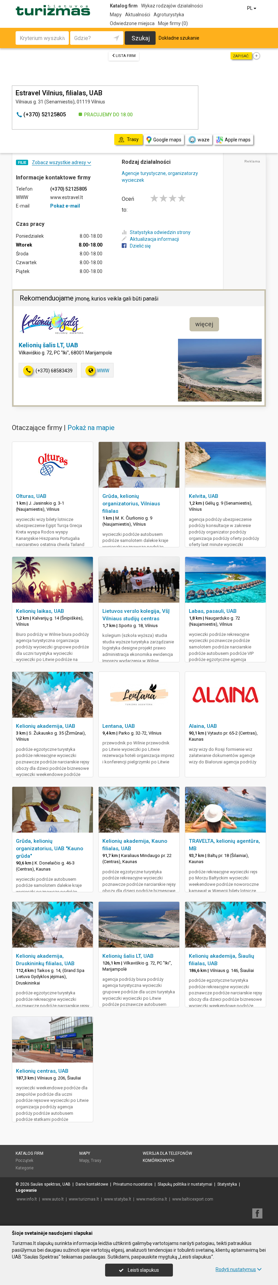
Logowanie (26, 1190)
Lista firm (126, 56)
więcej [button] (204, 324)
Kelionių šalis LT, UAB (48, 345)
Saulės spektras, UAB (51, 1184)
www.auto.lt (53, 1199)
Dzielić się (140, 246)
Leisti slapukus (143, 1270)
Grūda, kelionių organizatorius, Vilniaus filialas (131, 503)
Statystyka (227, 1184)
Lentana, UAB (118, 726)
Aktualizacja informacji (154, 239)
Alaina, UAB (203, 726)
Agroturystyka (169, 14)
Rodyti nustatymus (236, 1269)
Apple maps (238, 139)
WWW (103, 370)
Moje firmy (173, 23)
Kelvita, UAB (203, 496)
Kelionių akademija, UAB (45, 726)
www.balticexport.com (192, 1199)
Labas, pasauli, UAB (213, 611)
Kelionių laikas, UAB (40, 611)
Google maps (167, 139)
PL (250, 8)
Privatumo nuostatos (133, 1184)
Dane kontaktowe (92, 1184)
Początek (24, 1160)
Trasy (96, 1160)
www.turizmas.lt (84, 1199)
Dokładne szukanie (179, 38)
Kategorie (25, 1168)
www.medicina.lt (151, 1199)
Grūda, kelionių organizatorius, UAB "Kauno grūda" (49, 848)
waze (204, 139)
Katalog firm (124, 5)
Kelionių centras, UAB (42, 1071)
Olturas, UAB (31, 496)
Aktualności (137, 14)
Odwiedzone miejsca (132, 23)
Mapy (116, 14)
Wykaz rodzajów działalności (172, 5)
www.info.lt (27, 1199)
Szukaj (141, 38)
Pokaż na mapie (91, 428)
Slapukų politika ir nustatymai (185, 1184)
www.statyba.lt (117, 1199)
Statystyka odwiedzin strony (160, 232)
